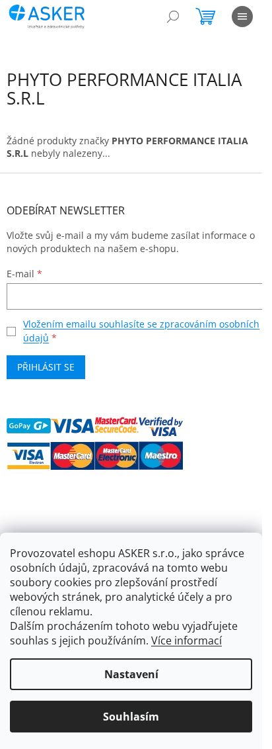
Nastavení (131, 674)
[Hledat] (173, 16)
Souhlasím (131, 716)
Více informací (186, 640)
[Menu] (242, 16)
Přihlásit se (46, 367)
